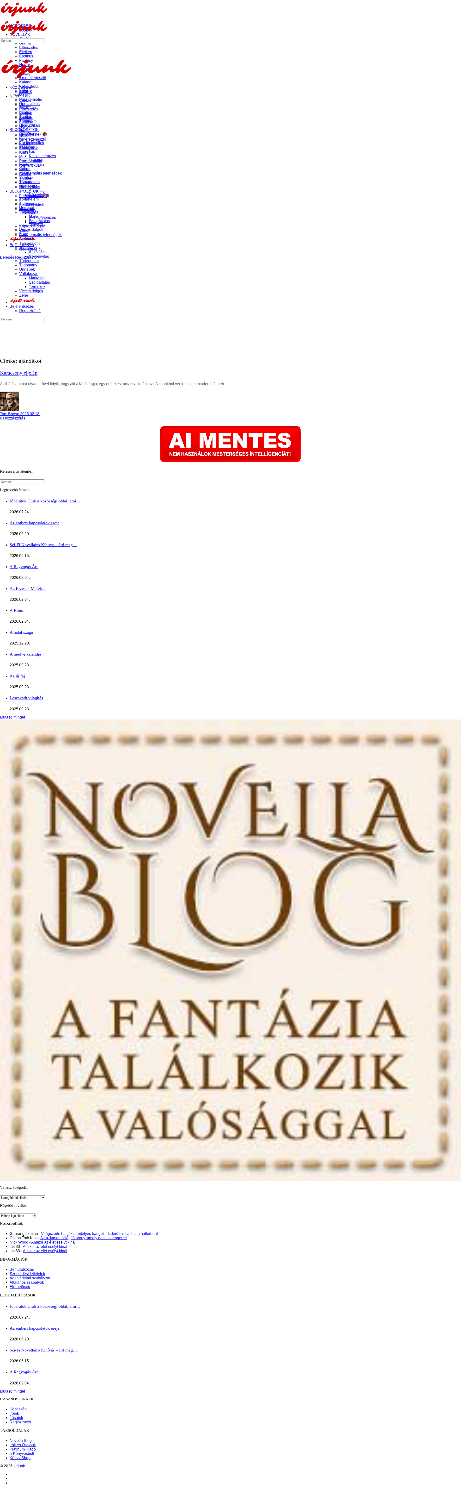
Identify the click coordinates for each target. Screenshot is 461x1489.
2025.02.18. (30, 414)
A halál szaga (21, 632)
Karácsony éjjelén (18, 373)
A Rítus (16, 610)
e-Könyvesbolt (22, 1453)
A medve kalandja (25, 654)
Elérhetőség (20, 1287)
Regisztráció (20, 1422)
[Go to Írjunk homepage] (24, 16)
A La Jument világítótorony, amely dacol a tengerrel (83, 1238)
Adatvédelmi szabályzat (30, 1278)
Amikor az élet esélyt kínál (53, 1242)
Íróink (14, 1413)
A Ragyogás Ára (24, 566)
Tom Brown (10, 414)
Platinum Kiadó (23, 1449)
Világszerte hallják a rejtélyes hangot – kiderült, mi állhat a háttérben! (99, 1234)
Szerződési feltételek (27, 1274)
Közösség (18, 1409)
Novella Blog (21, 1441)
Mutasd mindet (12, 717)
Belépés (7, 257)
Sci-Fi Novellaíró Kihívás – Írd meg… (43, 544)
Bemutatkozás (22, 1269)
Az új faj (17, 676)
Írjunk (20, 1466)
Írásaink (16, 1418)
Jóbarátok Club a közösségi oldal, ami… (45, 501)
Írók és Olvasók (23, 1445)
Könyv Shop (20, 1458)
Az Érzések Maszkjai (28, 588)
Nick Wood (19, 1242)
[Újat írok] (23, 302)
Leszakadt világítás (26, 697)
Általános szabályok (27, 1282)
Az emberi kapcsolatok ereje (34, 522)
